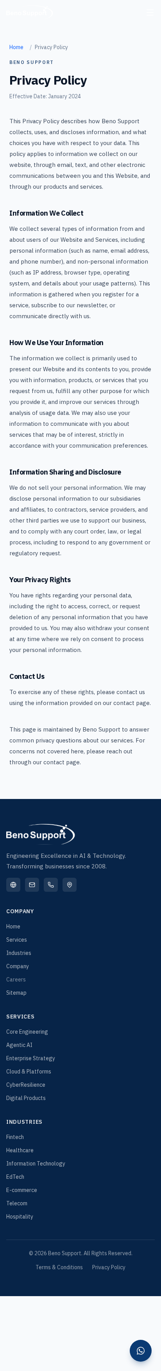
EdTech (15, 1176)
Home (16, 47)
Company (17, 966)
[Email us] (32, 885)
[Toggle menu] (150, 12)
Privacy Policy (108, 1267)
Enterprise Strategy (30, 1058)
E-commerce (21, 1190)
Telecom (16, 1203)
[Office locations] (70, 885)
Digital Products (26, 1098)
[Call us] (51, 885)
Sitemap (16, 992)
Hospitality (19, 1216)
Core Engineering (27, 1031)
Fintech (15, 1137)
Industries (18, 953)
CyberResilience (25, 1084)
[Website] (13, 885)
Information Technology (35, 1163)
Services (16, 939)
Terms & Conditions (59, 1267)
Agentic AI (19, 1045)
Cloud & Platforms (28, 1071)
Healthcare (20, 1150)
